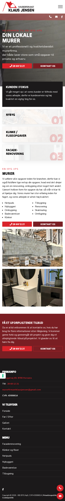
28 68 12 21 (18, 65)
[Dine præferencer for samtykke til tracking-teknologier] (3, 376)
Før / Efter (7, 417)
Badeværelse (9, 468)
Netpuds (7, 456)
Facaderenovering (11, 444)
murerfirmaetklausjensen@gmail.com (21, 389)
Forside (6, 411)
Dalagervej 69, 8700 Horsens (17, 378)
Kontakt (6, 429)
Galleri (5, 423)
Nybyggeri (7, 462)
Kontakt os (48, 65)
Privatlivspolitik (50, 495)
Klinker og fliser (10, 450)
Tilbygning (7, 473)
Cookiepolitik (7, 498)
